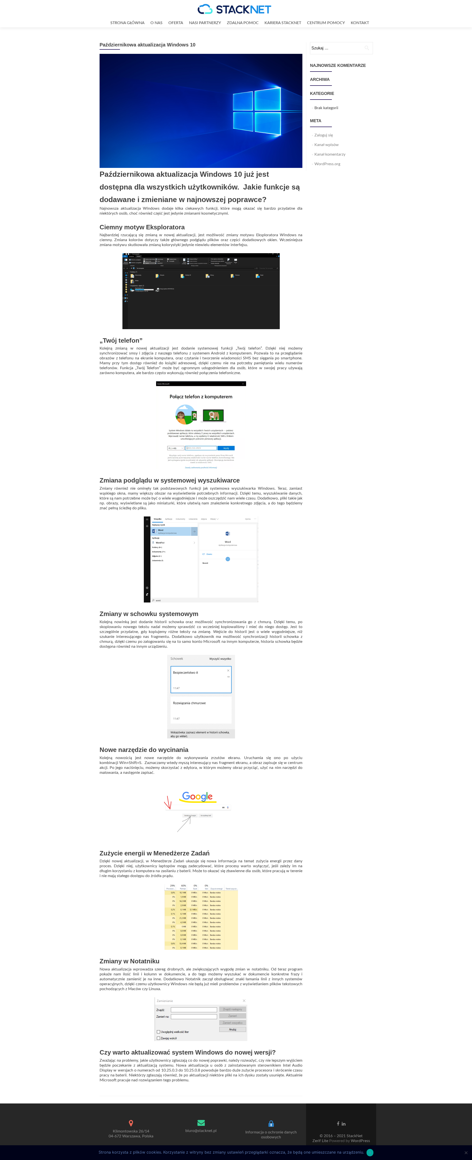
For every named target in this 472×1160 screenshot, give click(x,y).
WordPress (360, 1141)
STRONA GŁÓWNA (127, 23)
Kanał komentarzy (329, 154)
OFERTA (175, 23)
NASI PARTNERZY (205, 23)
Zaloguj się (323, 135)
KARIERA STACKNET (283, 23)
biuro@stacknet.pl (201, 1131)
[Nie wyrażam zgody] (465, 1152)
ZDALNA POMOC (243, 23)
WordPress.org (327, 164)
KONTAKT (360, 23)
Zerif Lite (320, 1141)
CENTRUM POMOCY (326, 23)
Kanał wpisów (326, 145)
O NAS (156, 23)
